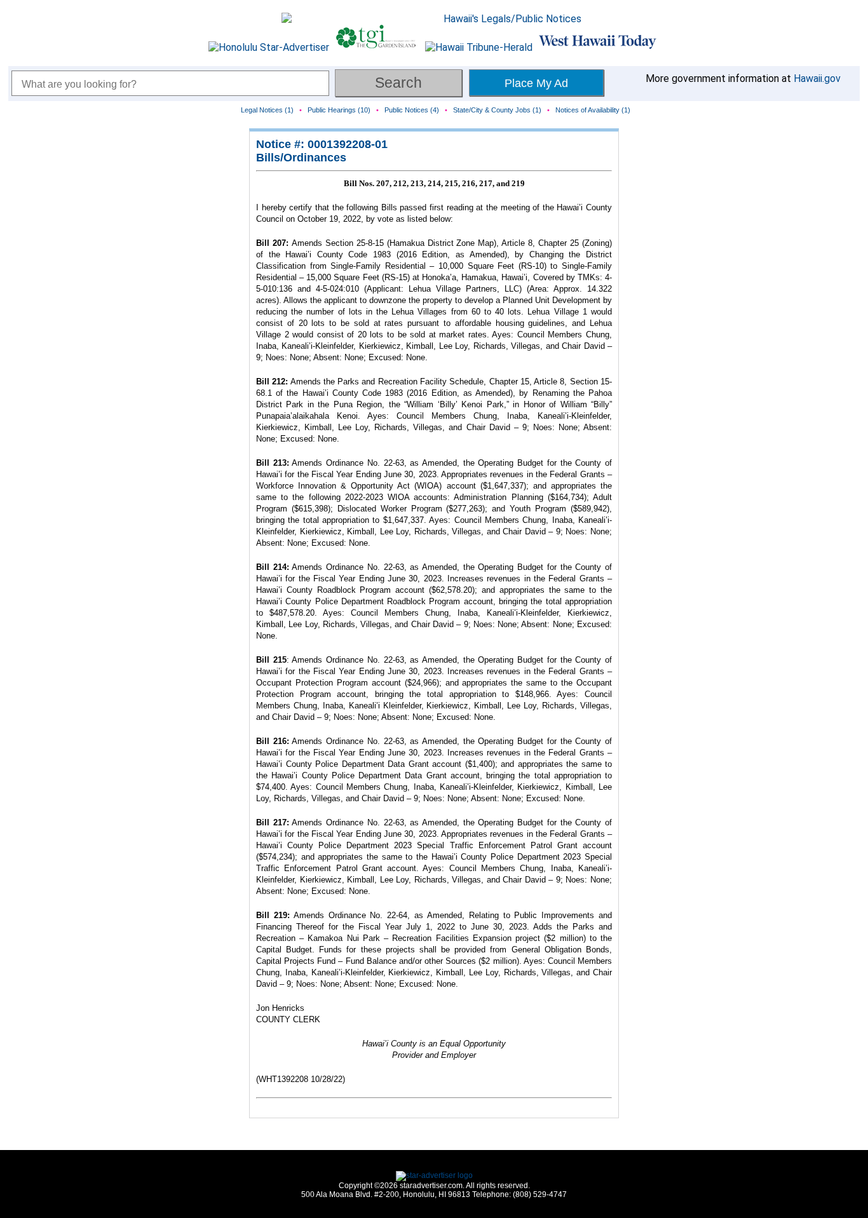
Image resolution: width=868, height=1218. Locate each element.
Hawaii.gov (817, 78)
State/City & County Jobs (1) (497, 110)
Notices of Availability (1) (592, 110)
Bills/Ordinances (301, 157)
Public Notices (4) (411, 110)
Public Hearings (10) (339, 110)
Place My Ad (536, 83)
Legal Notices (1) (267, 110)
